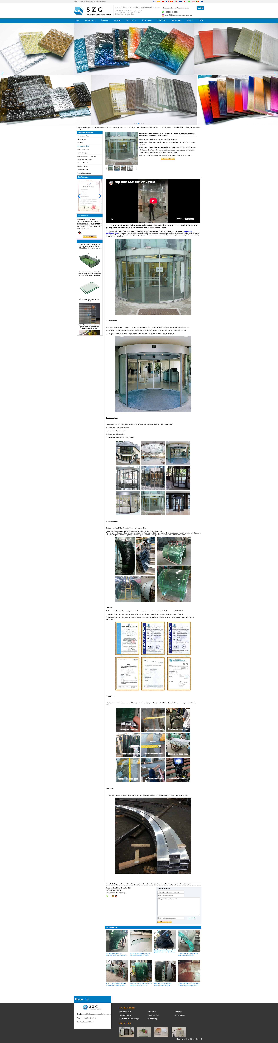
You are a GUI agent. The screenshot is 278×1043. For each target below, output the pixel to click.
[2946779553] (110, 896)
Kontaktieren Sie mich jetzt (90, 236)
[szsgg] (116, 896)
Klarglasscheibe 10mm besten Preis (89, 280)
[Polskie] (193, 1)
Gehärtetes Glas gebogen (115, 127)
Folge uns (82, 999)
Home (77, 20)
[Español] (158, 1)
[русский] (180, 1)
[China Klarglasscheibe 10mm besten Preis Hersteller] (89, 278)
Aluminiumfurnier (83, 169)
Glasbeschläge (82, 166)
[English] (154, 1)
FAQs (201, 20)
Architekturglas (82, 153)
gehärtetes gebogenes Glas (136, 884)
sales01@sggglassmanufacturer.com (178, 15)
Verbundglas (81, 139)
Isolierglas (80, 143)
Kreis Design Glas (153, 884)
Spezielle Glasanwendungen (87, 156)
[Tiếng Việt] (171, 1)
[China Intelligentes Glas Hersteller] (179, 1036)
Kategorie (87, 127)
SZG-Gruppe (147, 20)
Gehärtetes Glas (83, 136)
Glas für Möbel (82, 163)
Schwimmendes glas (84, 159)
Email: (79, 1014)
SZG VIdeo (161, 20)
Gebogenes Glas (98, 127)
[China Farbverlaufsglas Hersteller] (161, 1036)
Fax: (78, 1018)
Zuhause (80, 127)
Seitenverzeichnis (183, 1039)
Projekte (117, 20)
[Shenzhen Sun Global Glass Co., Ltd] (93, 15)
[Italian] (176, 1)
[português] (197, 1)
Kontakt (190, 20)
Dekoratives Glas (83, 149)
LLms (192, 1039)
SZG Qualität (131, 20)
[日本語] (184, 1)
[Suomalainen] (202, 1)
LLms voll (198, 1039)
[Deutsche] (163, 1)
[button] (134, 123)
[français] (167, 1)
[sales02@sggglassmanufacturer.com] (113, 896)
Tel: (78, 1022)
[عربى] (189, 1)
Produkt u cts (90, 20)
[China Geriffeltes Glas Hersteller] (144, 1036)
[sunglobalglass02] (107, 896)
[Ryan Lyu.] (79, 232)
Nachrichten (176, 20)
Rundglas (187, 884)
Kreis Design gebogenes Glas (172, 884)
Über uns (104, 20)
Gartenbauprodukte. (84, 173)
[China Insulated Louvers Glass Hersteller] (126, 1036)
